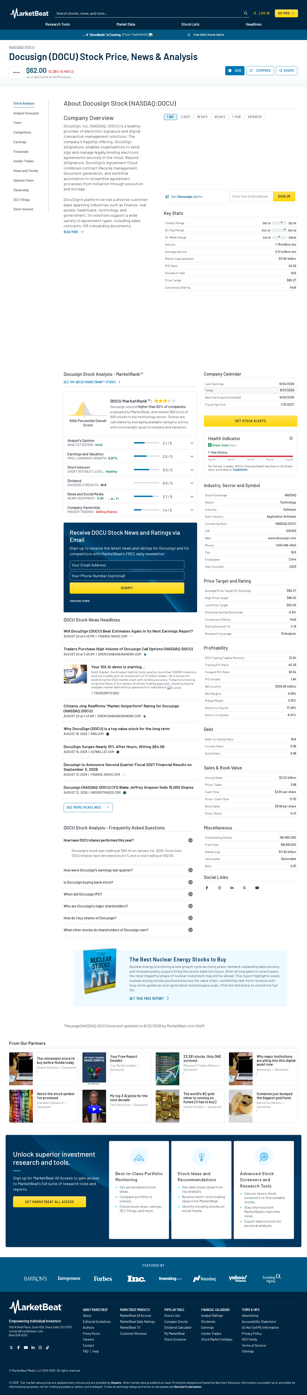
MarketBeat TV (130, 1327)
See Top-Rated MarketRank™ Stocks (90, 382)
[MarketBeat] (30, 13)
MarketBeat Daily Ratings (137, 1321)
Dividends (208, 1321)
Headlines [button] (254, 24)
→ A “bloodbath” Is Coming (101, 34)
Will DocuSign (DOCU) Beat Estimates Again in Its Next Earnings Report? (128, 631)
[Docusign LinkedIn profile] (235, 888)
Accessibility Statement (259, 1321)
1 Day (170, 117)
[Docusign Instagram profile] (222, 888)
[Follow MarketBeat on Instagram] (41, 1347)
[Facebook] (19, 1347)
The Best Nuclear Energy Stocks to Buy (178, 959)
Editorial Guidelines (97, 1321)
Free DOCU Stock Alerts (208, 34)
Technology (288, 502)
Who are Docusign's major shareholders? (96, 906)
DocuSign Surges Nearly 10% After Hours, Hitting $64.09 (114, 746)
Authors (88, 1327)
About (87, 1315)
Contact (88, 1345)
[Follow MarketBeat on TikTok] (48, 1347)
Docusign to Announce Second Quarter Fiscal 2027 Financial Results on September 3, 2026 (128, 767)
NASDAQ (290, 495)
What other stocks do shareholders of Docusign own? (106, 930)
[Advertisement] (180, 332)
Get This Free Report (146, 998)
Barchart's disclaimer (188, 1386)
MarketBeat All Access (135, 1315)
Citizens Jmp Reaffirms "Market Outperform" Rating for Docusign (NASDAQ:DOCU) (121, 708)
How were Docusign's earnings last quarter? (98, 870)
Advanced (255, 117)
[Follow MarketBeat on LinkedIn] (33, 1347)
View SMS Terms (80, 600)
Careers (88, 1339)
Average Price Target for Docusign (228, 591)
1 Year (236, 117)
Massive (116, 1382)
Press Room (91, 1333)
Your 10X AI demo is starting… (118, 666)
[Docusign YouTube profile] (259, 888)
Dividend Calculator (178, 1327)
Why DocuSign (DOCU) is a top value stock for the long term (117, 728)
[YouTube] (26, 1347)
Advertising (250, 1315)
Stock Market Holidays (216, 1339)
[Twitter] (12, 1347)
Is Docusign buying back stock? (88, 882)
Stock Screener (175, 1339)
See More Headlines (84, 807)
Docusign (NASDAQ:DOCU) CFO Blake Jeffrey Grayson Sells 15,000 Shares (129, 787)
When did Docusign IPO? (83, 894)
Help (95, 1351)
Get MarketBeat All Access (49, 1202)
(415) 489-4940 (286, 545)
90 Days (220, 117)
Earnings (207, 1327)
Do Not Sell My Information (260, 1327)
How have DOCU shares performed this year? (99, 840)
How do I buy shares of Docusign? (90, 918)
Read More (71, 232)
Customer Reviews (133, 1333)
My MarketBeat (174, 1333)
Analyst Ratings (212, 1315)
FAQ (85, 1351)
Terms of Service (254, 1345)
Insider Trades (211, 1333)
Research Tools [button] (57, 24)
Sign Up (284, 196)
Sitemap (248, 1351)
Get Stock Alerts (250, 421)
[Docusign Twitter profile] (247, 888)
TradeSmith (239, 469)
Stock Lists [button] (190, 24)
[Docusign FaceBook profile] (210, 888)
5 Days (185, 117)
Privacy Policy (252, 1333)
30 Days (202, 117)
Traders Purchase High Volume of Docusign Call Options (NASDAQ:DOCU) (128, 648)
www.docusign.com (282, 538)
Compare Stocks (176, 1321)
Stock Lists (172, 1315)
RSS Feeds (249, 1339)
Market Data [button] (125, 24)
